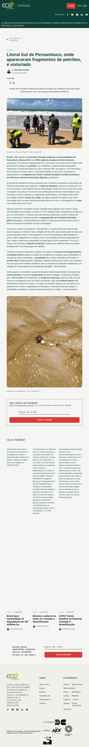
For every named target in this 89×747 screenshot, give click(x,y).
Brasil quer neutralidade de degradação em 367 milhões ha (18, 620)
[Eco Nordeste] (17, 8)
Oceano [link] (10, 50)
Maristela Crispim (22, 70)
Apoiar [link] (71, 6)
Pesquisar (60, 14)
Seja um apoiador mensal (21, 405)
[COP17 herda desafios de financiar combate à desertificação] (70, 529)
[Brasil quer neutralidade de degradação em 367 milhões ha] (18, 529)
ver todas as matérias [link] (15, 39)
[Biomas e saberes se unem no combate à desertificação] (44, 529)
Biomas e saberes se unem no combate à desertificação (44, 619)
